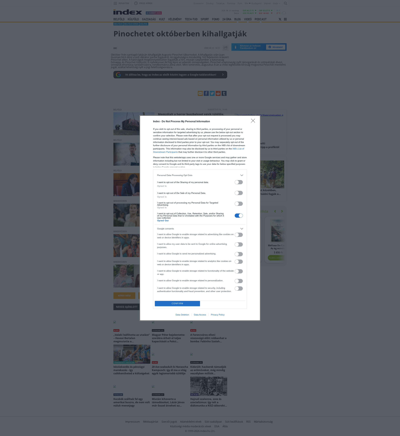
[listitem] (200, 175)
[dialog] (200, 218)
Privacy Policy (218, 314)
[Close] (254, 122)
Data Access (200, 314)
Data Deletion (182, 314)
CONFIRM (177, 303)
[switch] (239, 182)
